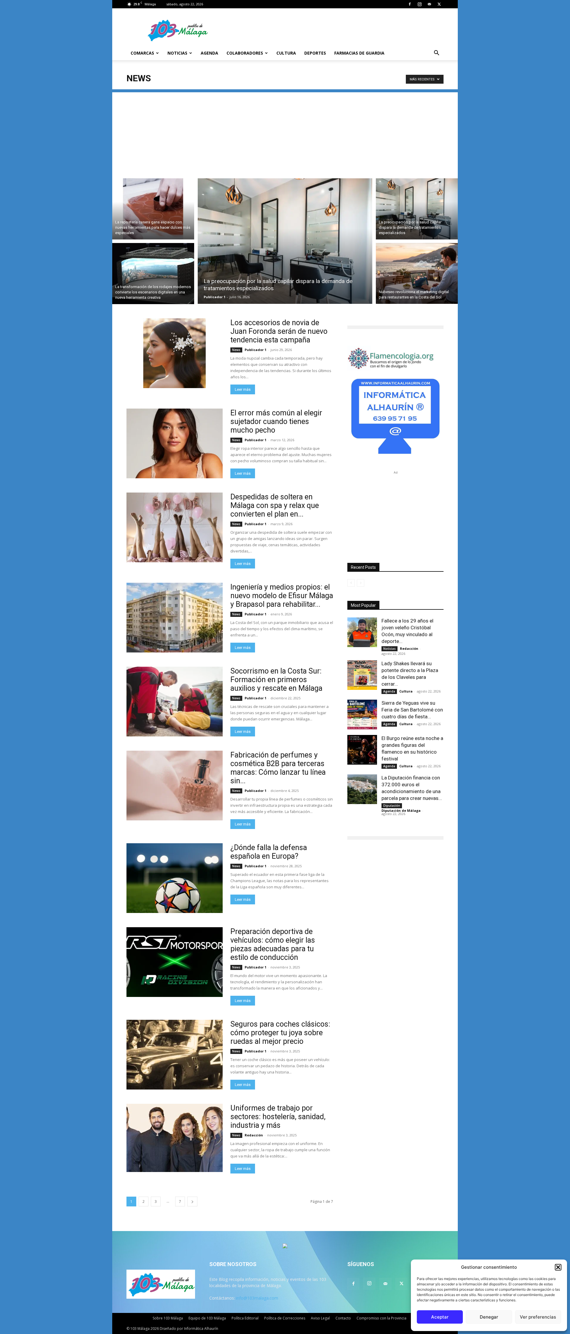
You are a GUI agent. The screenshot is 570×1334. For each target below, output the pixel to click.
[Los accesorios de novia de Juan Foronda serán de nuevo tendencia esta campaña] (174, 353)
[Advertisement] (285, 133)
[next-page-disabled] (360, 583)
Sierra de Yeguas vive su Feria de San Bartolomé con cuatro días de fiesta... (412, 710)
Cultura (286, 53)
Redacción (254, 1135)
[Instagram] (419, 4)
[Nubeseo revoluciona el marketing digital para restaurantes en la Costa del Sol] (417, 274)
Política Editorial (245, 1318)
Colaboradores (245, 53)
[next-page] (192, 1201)
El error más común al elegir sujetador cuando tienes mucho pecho (276, 421)
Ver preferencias (538, 1317)
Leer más (243, 389)
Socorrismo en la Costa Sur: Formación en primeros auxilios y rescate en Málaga (276, 680)
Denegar (489, 1317)
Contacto (343, 1318)
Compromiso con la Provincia (381, 1318)
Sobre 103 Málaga (168, 1318)
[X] (439, 4)
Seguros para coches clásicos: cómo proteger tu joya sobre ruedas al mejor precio (280, 1033)
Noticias (177, 53)
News (236, 350)
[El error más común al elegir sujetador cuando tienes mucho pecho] (174, 443)
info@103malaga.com (257, 1298)
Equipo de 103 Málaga (207, 1318)
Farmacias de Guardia (359, 53)
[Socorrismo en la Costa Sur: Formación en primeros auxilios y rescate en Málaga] (174, 701)
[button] (558, 1267)
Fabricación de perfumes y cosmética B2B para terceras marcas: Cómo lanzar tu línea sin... (278, 768)
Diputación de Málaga (401, 810)
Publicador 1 (214, 297)
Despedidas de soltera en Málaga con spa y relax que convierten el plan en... (274, 505)
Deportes (315, 53)
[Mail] (429, 4)
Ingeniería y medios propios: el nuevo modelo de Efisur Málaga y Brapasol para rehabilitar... (281, 596)
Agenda (209, 53)
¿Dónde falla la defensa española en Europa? (268, 851)
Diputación (391, 805)
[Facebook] (409, 4)
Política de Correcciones (284, 1318)
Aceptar (440, 1317)
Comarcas (142, 53)
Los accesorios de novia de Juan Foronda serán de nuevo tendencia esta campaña (278, 331)
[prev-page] (351, 583)
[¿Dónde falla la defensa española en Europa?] (174, 878)
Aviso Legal (320, 1318)
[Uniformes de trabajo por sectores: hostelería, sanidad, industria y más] (174, 1138)
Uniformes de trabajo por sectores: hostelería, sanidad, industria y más (277, 1117)
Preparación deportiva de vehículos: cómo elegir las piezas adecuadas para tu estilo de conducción (272, 944)
